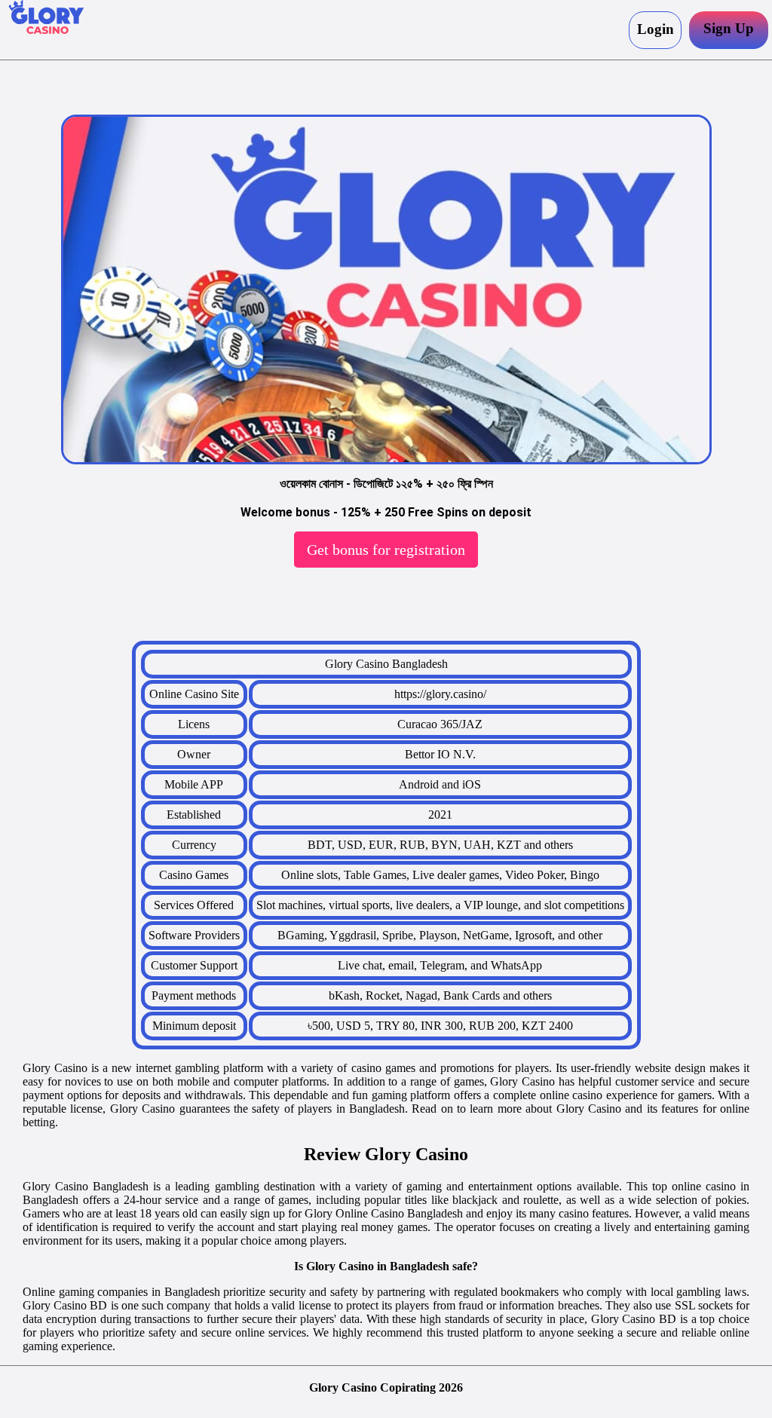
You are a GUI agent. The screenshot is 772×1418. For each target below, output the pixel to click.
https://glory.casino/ (440, 694)
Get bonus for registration (386, 549)
